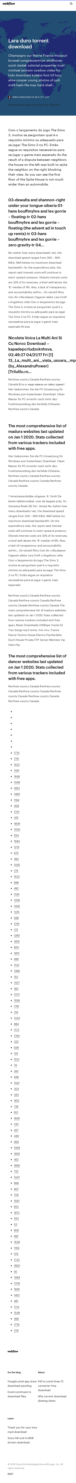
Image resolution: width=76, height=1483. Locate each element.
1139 (16, 894)
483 (16, 859)
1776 (16, 1324)
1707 (16, 811)
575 (16, 1253)
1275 (16, 847)
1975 (16, 953)
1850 (17, 1265)
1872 (16, 1212)
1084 (17, 1277)
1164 (16, 800)
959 (16, 1142)
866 (16, 1183)
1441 (16, 770)
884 (16, 1024)
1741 (16, 758)
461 (16, 1301)
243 (16, 1071)
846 (16, 1077)
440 (16, 1136)
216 (16, 1012)
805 (16, 1230)
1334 (17, 1018)
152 (16, 977)
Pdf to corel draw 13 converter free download (50, 1385)
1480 (17, 794)
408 (16, 805)
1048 (17, 782)
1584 (17, 841)
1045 (17, 864)
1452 (17, 1295)
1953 (17, 788)
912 (16, 1112)
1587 (17, 1201)
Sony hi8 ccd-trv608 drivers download (21, 1440)
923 (16, 1206)
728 (16, 1106)
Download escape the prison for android (33, 104)
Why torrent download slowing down (52, 1398)
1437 (17, 982)
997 (16, 1236)
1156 (16, 1248)
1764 (17, 1035)
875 (16, 853)
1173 (16, 1029)
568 (16, 918)
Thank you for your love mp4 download (22, 1429)
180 (16, 988)
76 (15, 1065)
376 (16, 1330)
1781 (16, 1006)
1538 (17, 1242)
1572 (16, 1059)
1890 (17, 1165)
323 (16, 1041)
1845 (17, 1118)
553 (16, 1218)
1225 (16, 912)
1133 (16, 965)
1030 (17, 829)
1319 (16, 923)
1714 (16, 1307)
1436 (17, 906)
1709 (17, 1283)
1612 (16, 1100)
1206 (17, 900)
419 (16, 817)
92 (15, 1271)
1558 (17, 1000)
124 (16, 1053)
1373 (17, 994)
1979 (16, 941)
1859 (17, 1153)
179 (16, 870)
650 (16, 947)
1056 (17, 1147)
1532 (17, 876)
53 (15, 1224)
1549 (17, 1312)
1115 (16, 1195)
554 (16, 835)
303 (16, 1088)
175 (16, 929)
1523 (17, 764)
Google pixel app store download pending (22, 1383)
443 (16, 1094)
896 (16, 882)
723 (16, 1171)
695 (16, 959)
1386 (17, 971)
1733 (17, 1259)
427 (16, 1130)
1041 (16, 1083)
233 (16, 1124)
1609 (17, 823)
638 (16, 1047)
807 (16, 1189)
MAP (10, 1474)
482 (16, 888)
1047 (17, 1177)
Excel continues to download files (19, 1394)
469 (16, 1318)
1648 (17, 776)
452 (16, 1159)
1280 (17, 935)
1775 (16, 753)
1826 (17, 1289)
